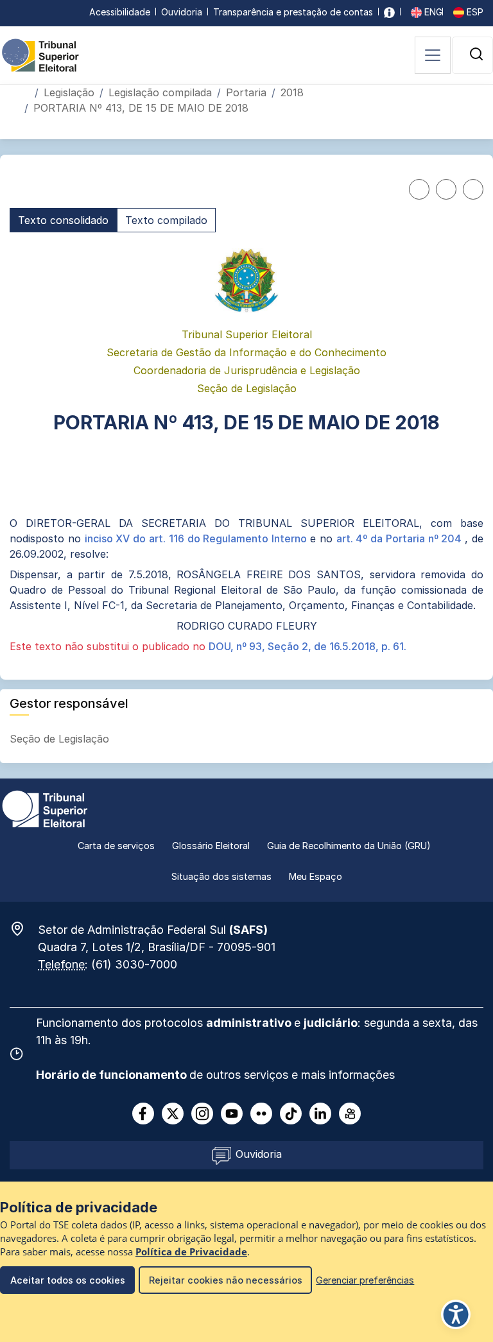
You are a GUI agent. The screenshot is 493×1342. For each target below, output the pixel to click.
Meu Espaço (315, 876)
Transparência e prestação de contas (293, 11)
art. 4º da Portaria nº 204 (400, 538)
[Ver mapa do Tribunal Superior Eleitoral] (24, 928)
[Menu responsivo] (433, 55)
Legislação (69, 92)
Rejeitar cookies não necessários (225, 1280)
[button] (476, 54)
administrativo (250, 1022)
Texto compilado (166, 220)
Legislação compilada (160, 92)
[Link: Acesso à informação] (389, 12)
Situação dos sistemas (221, 876)
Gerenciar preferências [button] (365, 1280)
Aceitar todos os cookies (67, 1280)
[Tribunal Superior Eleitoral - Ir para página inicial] (40, 54)
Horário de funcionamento (112, 1074)
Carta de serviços (116, 845)
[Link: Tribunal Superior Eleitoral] (45, 808)
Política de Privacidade (191, 1252)
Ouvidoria (181, 11)
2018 (292, 92)
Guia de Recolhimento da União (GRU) (349, 845)
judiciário (331, 1022)
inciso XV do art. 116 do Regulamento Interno (197, 538)
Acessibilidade (119, 11)
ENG (432, 11)
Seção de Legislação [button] (61, 738)
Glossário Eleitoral (211, 845)
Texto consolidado (63, 220)
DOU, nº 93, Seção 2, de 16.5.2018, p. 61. (307, 646)
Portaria (246, 92)
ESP (473, 11)
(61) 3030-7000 (134, 964)
